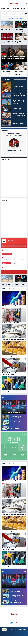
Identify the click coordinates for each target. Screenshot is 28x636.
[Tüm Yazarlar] (25, 130)
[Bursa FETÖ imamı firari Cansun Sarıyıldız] (5, 417)
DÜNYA (23, 8)
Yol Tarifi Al (16, 254)
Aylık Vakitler (6, 458)
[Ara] (26, 3)
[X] (14, 623)
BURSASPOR (15, 8)
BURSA (8, 8)
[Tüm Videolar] (25, 397)
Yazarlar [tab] (5, 130)
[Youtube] (16, 623)
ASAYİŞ (3, 8)
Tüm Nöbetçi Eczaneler (14, 271)
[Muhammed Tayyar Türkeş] (14, 143)
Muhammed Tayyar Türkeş (14, 150)
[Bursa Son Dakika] (14, 3)
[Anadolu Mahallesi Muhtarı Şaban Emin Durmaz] (5, 427)
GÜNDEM (5, 160)
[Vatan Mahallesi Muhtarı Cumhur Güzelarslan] (5, 422)
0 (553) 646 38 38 (7, 254)
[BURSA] (25, 200)
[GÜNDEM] (25, 160)
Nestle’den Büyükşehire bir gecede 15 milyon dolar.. (14, 134)
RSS (5, 629)
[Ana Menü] (1, 3)
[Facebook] (11, 623)
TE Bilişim (17, 633)
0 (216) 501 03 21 (7, 263)
